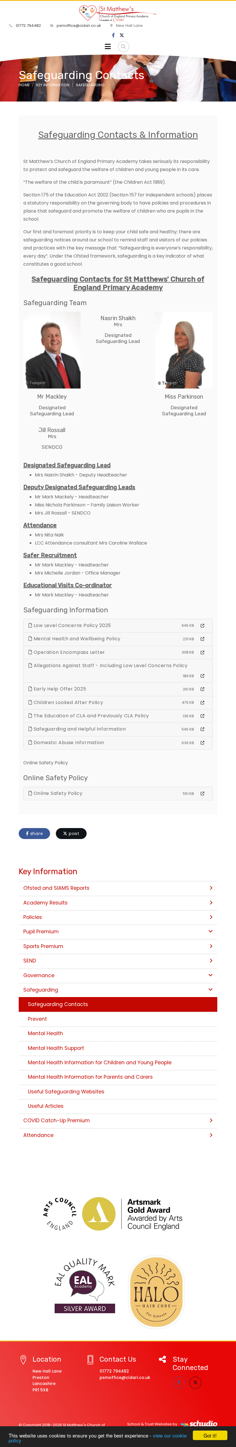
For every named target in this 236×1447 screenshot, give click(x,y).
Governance (38, 975)
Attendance (38, 1135)
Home (24, 84)
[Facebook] (113, 35)
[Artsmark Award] (118, 1214)
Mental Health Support (56, 1048)
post (73, 833)
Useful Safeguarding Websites (66, 1091)
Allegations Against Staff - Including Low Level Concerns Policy (110, 665)
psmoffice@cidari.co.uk (78, 25)
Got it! (210, 1435)
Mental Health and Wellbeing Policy (76, 638)
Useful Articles (46, 1106)
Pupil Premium (41, 931)
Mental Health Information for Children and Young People (100, 1062)
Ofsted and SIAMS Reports (56, 888)
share (36, 833)
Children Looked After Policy (67, 702)
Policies (32, 917)
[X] (121, 35)
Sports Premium (43, 946)
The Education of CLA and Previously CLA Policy (90, 715)
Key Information (53, 84)
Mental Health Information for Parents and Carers (90, 1076)
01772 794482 (28, 25)
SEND (29, 960)
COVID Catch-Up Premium (56, 1120)
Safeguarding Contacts (58, 1004)
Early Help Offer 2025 (59, 689)
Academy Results (45, 902)
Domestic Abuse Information (68, 742)
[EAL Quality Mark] (85, 1286)
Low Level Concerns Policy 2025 (71, 625)
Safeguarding (90, 84)
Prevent (37, 1019)
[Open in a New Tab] (202, 625)
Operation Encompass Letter (68, 652)
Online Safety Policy (57, 793)
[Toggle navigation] (107, 46)
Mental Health (45, 1033)
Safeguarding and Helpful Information (79, 729)
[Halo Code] (156, 1292)
